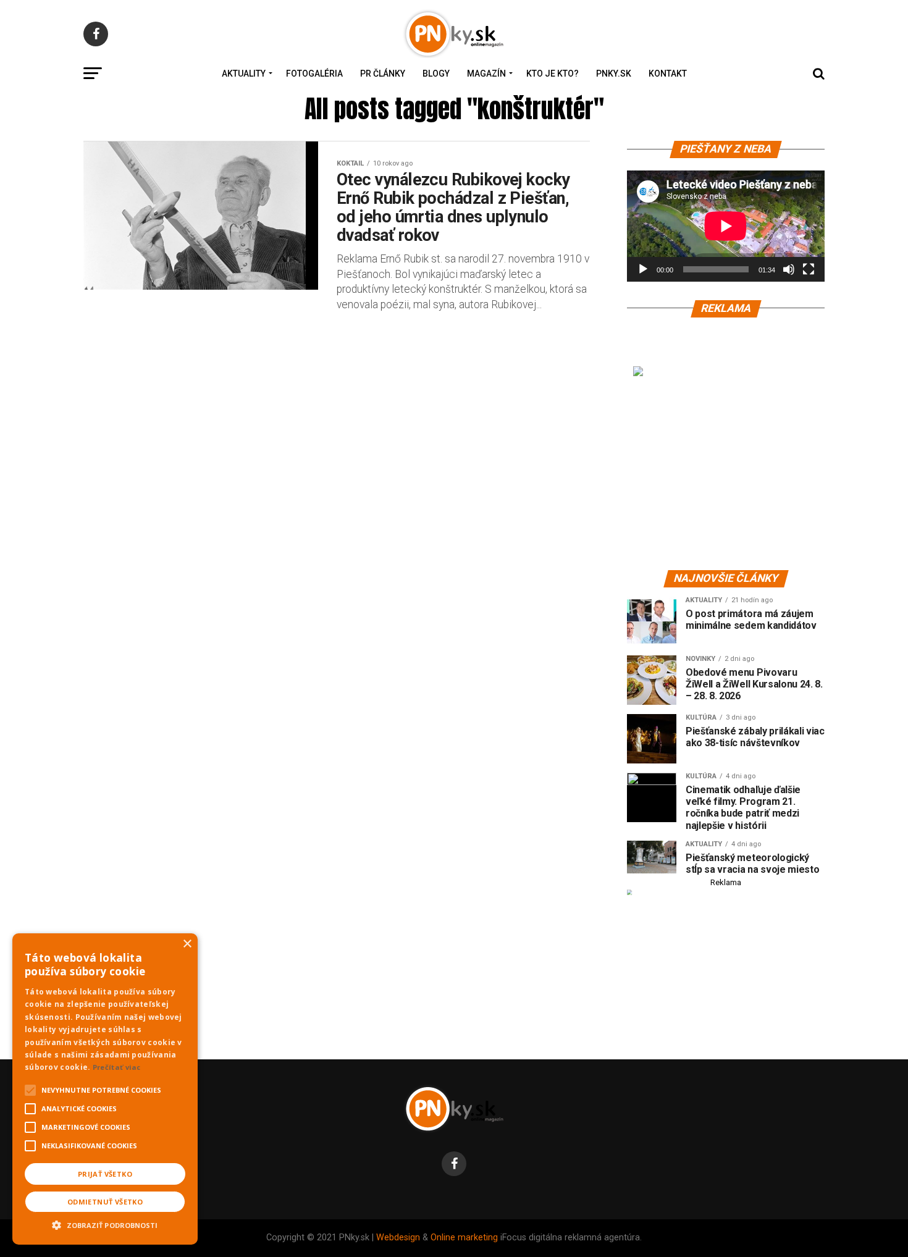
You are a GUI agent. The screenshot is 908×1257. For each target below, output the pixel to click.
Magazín (486, 73)
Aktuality (244, 73)
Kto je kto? (552, 73)
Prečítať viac (117, 1067)
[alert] (105, 1089)
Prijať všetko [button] (105, 1174)
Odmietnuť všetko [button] (105, 1201)
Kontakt (668, 73)
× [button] (186, 944)
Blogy (436, 73)
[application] (726, 226)
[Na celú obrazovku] (808, 269)
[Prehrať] (643, 269)
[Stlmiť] (789, 269)
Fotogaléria (314, 73)
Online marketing (464, 1237)
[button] (105, 1224)
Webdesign (398, 1237)
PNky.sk (613, 73)
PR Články (382, 73)
